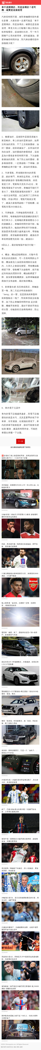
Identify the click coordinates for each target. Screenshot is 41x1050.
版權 (21, 1047)
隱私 (18, 1047)
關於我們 (3, 1047)
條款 (15, 1047)
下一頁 (20, 441)
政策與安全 (10, 1047)
